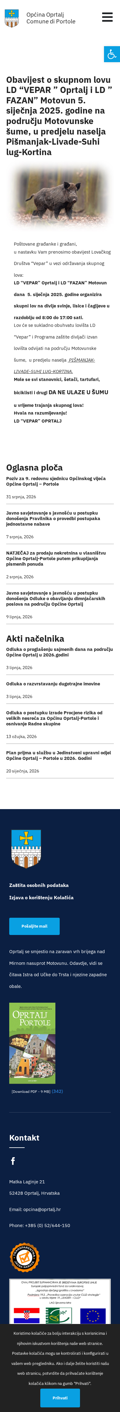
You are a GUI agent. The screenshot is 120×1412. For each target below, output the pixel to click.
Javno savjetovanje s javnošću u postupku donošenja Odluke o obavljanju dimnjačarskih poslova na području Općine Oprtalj (55, 598)
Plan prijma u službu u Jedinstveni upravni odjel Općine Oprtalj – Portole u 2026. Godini (58, 755)
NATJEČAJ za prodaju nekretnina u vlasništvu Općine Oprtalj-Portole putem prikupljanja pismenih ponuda (56, 558)
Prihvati (60, 1398)
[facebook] (13, 1161)
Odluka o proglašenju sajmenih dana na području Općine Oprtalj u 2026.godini (59, 652)
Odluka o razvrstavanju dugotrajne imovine (53, 684)
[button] (112, 54)
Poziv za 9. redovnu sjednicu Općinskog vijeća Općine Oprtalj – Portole (56, 481)
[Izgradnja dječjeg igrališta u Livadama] (60, 1312)
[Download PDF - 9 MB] (31, 1091)
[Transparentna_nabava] (24, 1244)
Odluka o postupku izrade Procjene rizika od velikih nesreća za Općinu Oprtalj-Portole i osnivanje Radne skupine (54, 718)
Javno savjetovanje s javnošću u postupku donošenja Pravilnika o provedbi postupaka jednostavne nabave (53, 518)
